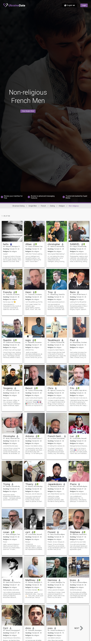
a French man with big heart (12, 350)
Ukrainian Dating (18, 206)
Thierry (29, 484)
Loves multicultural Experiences (34, 398)
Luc (72, 436)
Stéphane (75, 532)
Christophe (9, 436)
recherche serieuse (76, 590)
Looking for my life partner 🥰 (79, 302)
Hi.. (71, 350)
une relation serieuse (54, 638)
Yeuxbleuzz (54, 340)
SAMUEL (75, 244)
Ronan (5, 542)
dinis (28, 628)
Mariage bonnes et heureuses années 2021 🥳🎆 (79, 446)
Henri (28, 292)
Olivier (6, 580)
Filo (72, 388)
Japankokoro (55, 484)
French (43, 206)
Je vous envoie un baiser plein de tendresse (79, 494)
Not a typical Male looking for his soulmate (57, 254)
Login (84, 5)
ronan (6, 532)
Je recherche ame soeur (10, 446)
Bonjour (27, 542)
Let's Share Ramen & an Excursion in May (57, 494)
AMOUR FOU (29, 350)
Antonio (29, 436)
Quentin (7, 340)
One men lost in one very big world (79, 398)
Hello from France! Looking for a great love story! (34, 254)
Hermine (52, 580)
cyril (27, 532)
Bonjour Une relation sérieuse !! (34, 446)
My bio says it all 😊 (9, 302)
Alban (28, 244)
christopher (54, 244)
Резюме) (6, 398)
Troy (50, 292)
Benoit (28, 388)
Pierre (73, 484)
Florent (51, 532)
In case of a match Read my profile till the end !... (57, 350)
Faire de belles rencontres (11, 590)
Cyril (5, 628)
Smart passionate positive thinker (57, 302)
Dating (52, 206)
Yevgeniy (8, 388)
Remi (73, 292)
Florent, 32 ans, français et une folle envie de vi (57, 542)
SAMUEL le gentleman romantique (79, 254)
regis (28, 340)
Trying (6, 484)
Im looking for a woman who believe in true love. (57, 446)
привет (5, 254)
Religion (62, 206)
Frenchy (7, 292)
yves (50, 628)
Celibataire (28, 638)
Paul (72, 340)
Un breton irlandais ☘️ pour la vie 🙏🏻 (34, 590)
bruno (73, 580)
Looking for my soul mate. (78, 542)
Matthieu (30, 580)
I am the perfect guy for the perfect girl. (34, 302)
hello (6, 244)
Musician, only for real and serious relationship (34, 494)
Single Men (33, 206)
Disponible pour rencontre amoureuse (12, 638)
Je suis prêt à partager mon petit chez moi (57, 398)
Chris (50, 388)
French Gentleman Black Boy (55, 436)
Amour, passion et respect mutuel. (57, 590)
